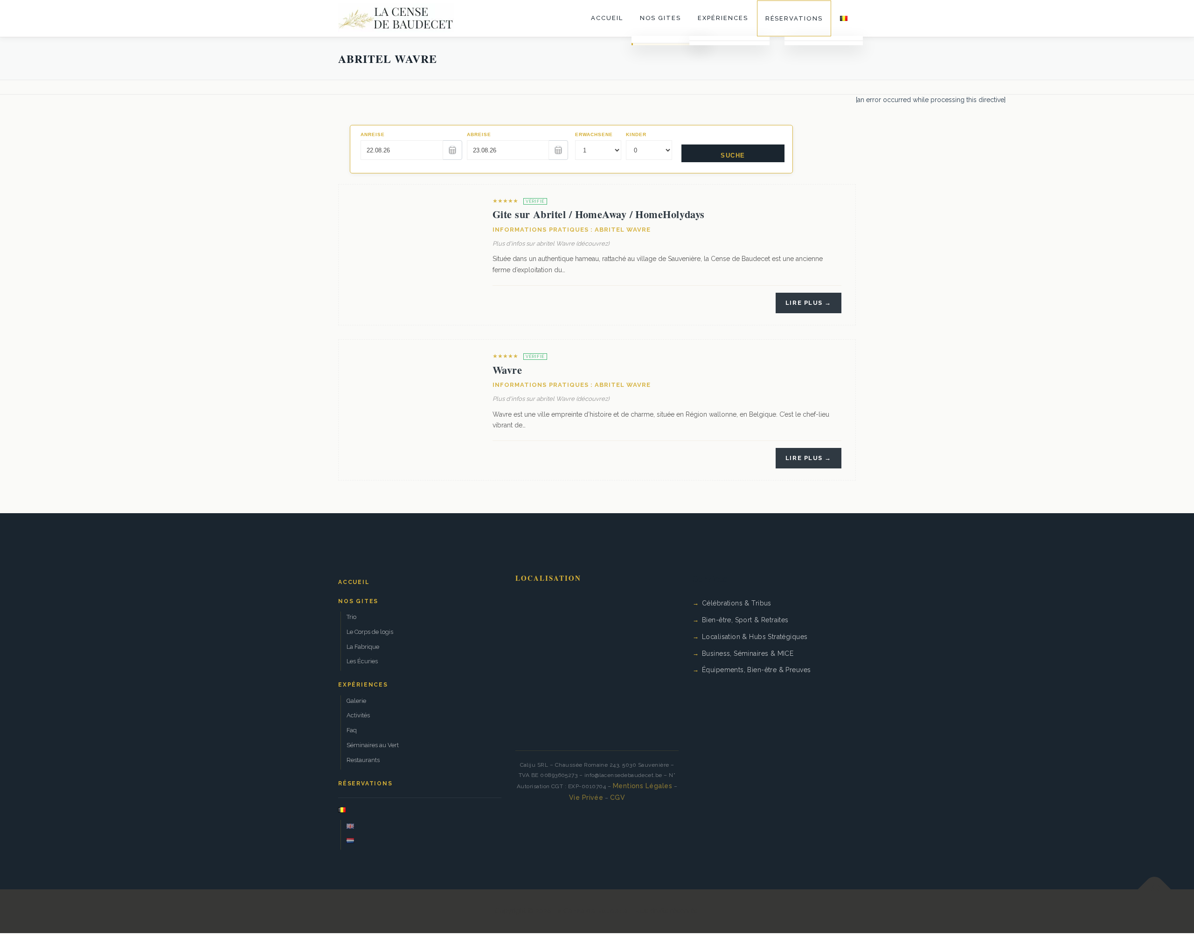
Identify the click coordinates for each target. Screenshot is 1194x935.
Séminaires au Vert (373, 745)
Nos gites (660, 17)
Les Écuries (362, 661)
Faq (352, 730)
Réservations (794, 18)
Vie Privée (586, 797)
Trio (351, 616)
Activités (358, 715)
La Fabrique (363, 646)
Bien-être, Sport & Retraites (745, 620)
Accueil (607, 17)
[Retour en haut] (1154, 889)
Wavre (507, 370)
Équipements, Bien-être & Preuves (756, 670)
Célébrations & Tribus (736, 603)
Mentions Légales (643, 786)
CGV (617, 797)
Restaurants (363, 759)
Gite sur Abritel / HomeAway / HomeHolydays (599, 214)
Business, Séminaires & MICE (747, 653)
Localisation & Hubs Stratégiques (754, 636)
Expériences (723, 17)
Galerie (356, 700)
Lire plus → (808, 302)
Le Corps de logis (370, 631)
